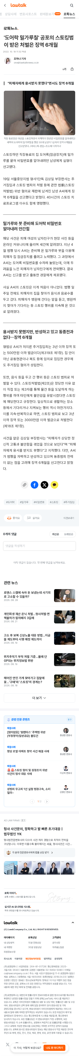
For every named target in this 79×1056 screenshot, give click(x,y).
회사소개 (8, 958)
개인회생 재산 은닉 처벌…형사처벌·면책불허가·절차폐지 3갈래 (27, 616)
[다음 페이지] (46, 801)
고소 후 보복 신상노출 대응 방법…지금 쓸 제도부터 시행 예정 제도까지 (27, 637)
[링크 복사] (24, 485)
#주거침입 (69, 502)
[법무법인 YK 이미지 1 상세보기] (11, 868)
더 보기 (37, 698)
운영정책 (58, 958)
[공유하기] (72, 69)
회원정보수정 (9, 952)
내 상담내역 (9, 942)
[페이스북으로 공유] (34, 485)
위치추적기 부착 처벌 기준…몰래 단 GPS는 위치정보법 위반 (25, 659)
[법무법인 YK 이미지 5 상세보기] (67, 868)
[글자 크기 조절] (64, 69)
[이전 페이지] (32, 801)
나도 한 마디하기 (54, 1047)
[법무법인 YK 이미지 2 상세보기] (25, 868)
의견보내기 (68, 518)
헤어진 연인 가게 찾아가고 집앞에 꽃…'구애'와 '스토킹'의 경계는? (24, 680)
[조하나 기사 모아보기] (8, 60)
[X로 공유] (44, 485)
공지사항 (56, 942)
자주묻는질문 (58, 947)
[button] (71, 131)
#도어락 (10, 502)
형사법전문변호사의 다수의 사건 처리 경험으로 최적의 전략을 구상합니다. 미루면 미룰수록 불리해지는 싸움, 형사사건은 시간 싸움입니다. (37, 842)
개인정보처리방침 (33, 958)
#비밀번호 (39, 502)
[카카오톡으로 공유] (54, 485)
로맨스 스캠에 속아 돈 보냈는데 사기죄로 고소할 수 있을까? (27, 595)
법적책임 (47, 958)
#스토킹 (54, 502)
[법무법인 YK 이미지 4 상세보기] (53, 868)
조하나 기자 (20, 58)
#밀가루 (24, 502)
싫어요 (36, 518)
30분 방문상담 (34, 947)
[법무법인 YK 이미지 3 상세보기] (39, 868)
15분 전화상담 (34, 942)
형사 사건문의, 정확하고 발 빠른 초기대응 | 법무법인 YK (33, 831)
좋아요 (16, 518)
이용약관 (18, 958)
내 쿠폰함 (8, 947)
